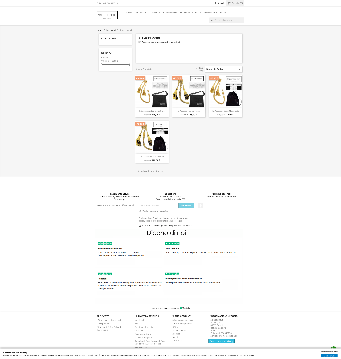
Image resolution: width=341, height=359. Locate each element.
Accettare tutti (329, 356)
